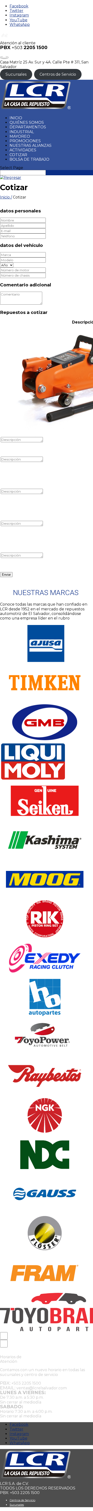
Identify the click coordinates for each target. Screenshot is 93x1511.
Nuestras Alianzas (31, 145)
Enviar (6, 574)
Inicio (16, 118)
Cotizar (18, 155)
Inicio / (6, 197)
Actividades (23, 150)
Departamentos (28, 127)
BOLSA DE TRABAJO (29, 159)
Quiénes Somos (27, 122)
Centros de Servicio (58, 74)
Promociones (25, 141)
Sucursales (15, 74)
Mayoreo (20, 136)
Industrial (22, 132)
